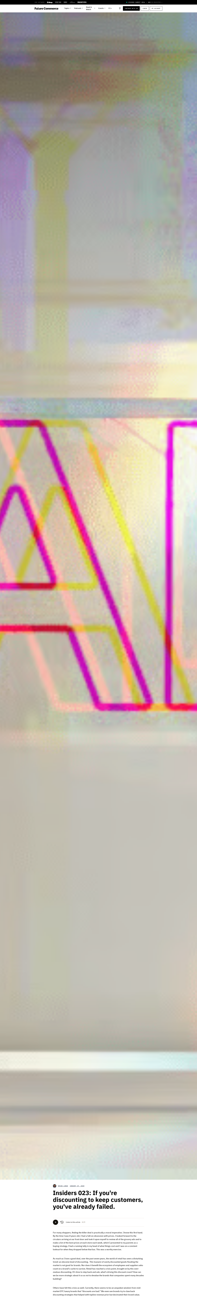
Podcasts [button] (78, 8)
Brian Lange (63, 1186)
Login (145, 8)
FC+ (110, 8)
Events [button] (101, 8)
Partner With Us (131, 8)
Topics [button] (67, 8)
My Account (156, 8)
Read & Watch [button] (90, 8)
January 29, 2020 (77, 1186)
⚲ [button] (120, 8)
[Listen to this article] (55, 1222)
